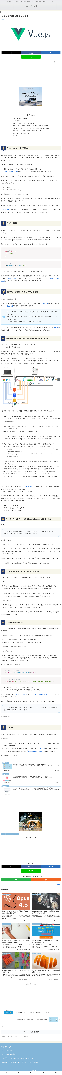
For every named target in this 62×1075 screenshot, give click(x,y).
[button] (57, 548)
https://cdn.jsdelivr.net (38, 694)
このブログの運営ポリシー (10, 1054)
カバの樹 (5, 210)
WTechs (28, 487)
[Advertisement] (31, 74)
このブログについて (8, 1050)
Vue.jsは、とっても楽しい (20, 118)
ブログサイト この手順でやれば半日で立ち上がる (17, 1058)
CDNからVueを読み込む (22, 133)
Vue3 (4, 834)
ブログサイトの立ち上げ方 (13, 834)
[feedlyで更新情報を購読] (16, 879)
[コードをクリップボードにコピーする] (59, 251)
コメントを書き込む (31, 1032)
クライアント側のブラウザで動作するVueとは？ (29, 130)
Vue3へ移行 (16, 120)
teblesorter (11, 278)
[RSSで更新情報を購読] (46, 879)
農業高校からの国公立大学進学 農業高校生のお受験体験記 (20, 1062)
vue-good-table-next (34, 751)
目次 (28, 115)
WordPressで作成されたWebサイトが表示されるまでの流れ (32, 125)
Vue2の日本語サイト (9, 172)
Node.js (44, 303)
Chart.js (41, 748)
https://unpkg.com (19, 694)
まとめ (15, 135)
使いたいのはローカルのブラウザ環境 (23, 123)
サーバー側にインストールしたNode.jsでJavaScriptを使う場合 (33, 128)
